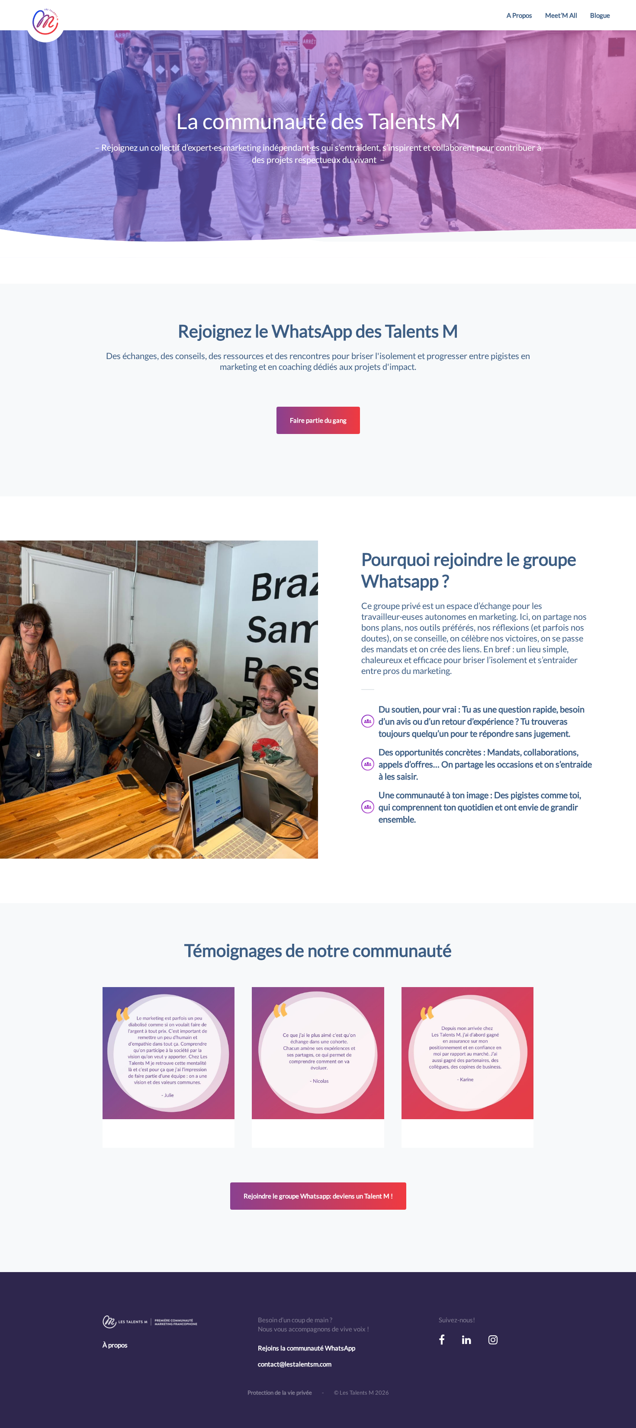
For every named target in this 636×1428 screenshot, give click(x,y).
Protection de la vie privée (280, 1392)
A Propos (519, 15)
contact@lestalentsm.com (294, 1364)
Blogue (600, 15)
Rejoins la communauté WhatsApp (306, 1348)
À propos (115, 1345)
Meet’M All (561, 15)
